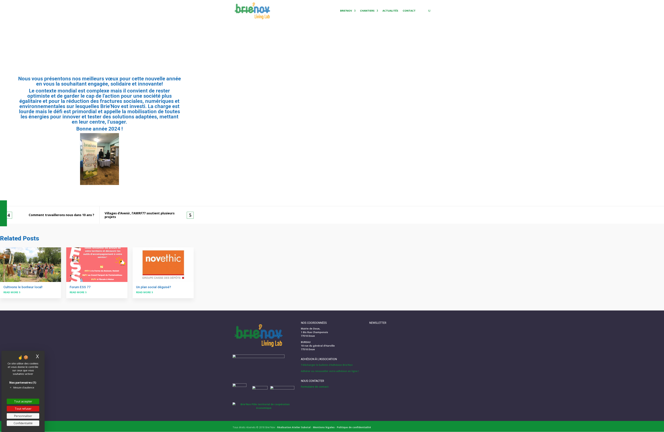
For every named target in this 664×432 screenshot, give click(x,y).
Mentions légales (324, 427)
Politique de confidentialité (354, 427)
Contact (409, 10)
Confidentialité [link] (23, 423)
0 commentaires (40, 47)
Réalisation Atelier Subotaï (294, 427)
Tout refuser (23, 409)
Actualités (390, 10)
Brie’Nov (346, 10)
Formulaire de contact (315, 386)
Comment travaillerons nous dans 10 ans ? (61, 215)
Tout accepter (23, 401)
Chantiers (367, 10)
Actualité (22, 47)
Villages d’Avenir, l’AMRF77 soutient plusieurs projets (139, 215)
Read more (10, 292)
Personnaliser (23, 416)
